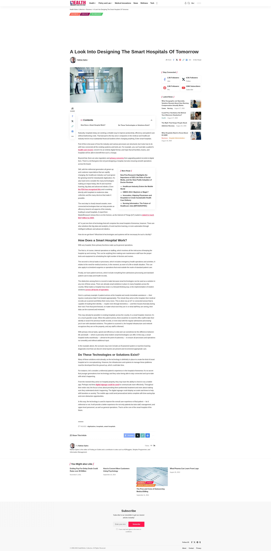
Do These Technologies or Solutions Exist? (134, 125)
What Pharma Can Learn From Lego (184, 468)
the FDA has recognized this (89, 189)
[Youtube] (190, 88)
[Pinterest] (171, 88)
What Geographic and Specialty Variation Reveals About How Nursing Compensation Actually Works (175, 103)
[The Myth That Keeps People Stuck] (196, 126)
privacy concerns (117, 158)
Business (75, 14)
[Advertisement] (135, 32)
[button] (156, 3)
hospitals (99, 426)
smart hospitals (109, 426)
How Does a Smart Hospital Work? (93, 125)
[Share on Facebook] (173, 60)
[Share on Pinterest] (180, 60)
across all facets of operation (97, 290)
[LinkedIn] (154, 445)
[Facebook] (171, 79)
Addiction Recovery (168, 126)
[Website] (151, 445)
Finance (149, 482)
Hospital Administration (177, 138)
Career (164, 108)
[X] (190, 79)
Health (164, 118)
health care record (85, 150)
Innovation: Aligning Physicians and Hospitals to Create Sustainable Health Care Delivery (136, 197)
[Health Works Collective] (78, 3)
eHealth (85, 14)
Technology (96, 14)
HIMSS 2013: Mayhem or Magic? (136, 192)
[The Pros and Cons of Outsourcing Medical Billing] (152, 476)
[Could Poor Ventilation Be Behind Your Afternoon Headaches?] (196, 116)
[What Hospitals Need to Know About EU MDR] (196, 136)
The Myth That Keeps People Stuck (174, 123)
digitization (91, 426)
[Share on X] (176, 60)
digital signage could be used (107, 385)
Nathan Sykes (82, 60)
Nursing (170, 108)
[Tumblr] (200, 542)
